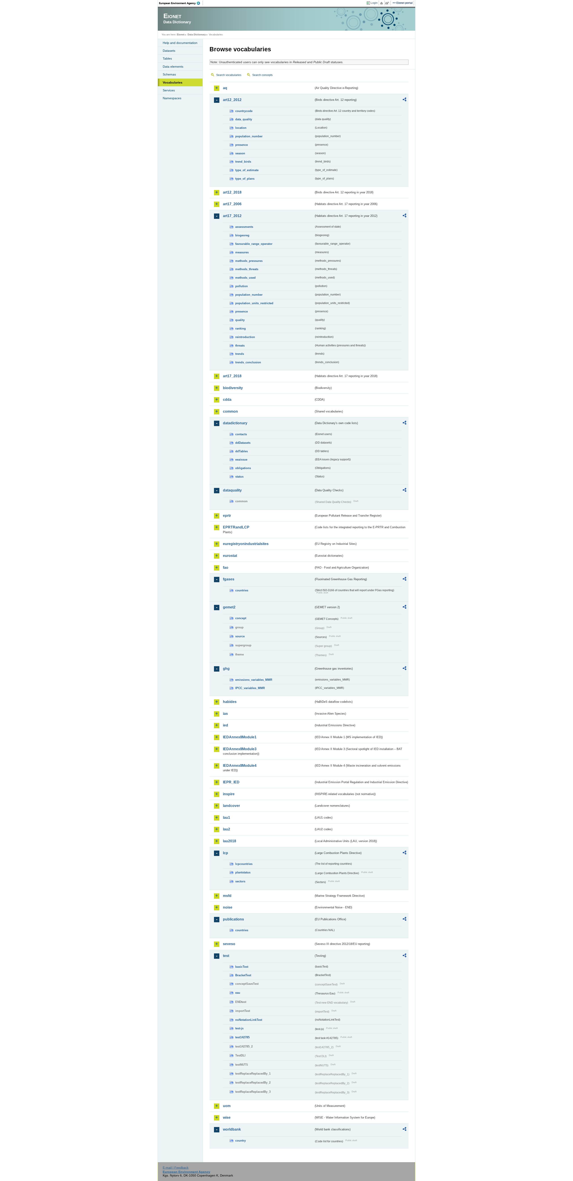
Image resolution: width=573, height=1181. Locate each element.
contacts (241, 434)
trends (239, 354)
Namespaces (172, 98)
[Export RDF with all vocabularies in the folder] (404, 100)
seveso (229, 944)
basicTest (241, 966)
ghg (226, 668)
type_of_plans (244, 178)
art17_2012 (232, 216)
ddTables (241, 451)
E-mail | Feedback (175, 1167)
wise (227, 1117)
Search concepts (262, 75)
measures (242, 252)
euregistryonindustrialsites (246, 544)
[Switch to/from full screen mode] (388, 3)
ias (225, 713)
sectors (240, 881)
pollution (241, 286)
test (226, 956)
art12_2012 (232, 100)
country (240, 1140)
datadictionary (235, 423)
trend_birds (243, 161)
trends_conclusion (248, 362)
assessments (244, 226)
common (230, 411)
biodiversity (233, 388)
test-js (239, 1028)
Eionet (180, 34)
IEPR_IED (231, 782)
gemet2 (229, 607)
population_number (249, 136)
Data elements (173, 66)
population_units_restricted (254, 303)
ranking (240, 328)
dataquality (232, 490)
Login (374, 3)
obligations (243, 468)
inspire (229, 794)
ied (225, 725)
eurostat (230, 556)
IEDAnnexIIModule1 (240, 737)
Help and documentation (180, 43)
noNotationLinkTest (248, 1020)
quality (240, 320)
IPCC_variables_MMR (250, 688)
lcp (225, 853)
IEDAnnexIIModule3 (240, 749)
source (240, 636)
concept (240, 618)
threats (240, 345)
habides (230, 702)
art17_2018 (232, 376)
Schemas (169, 74)
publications (233, 919)
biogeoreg (242, 235)
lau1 (226, 817)
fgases (228, 579)
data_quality (243, 119)
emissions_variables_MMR (253, 679)
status (239, 476)
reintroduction (245, 337)
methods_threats (246, 269)
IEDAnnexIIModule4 (240, 765)
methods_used (245, 277)
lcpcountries (243, 864)
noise (227, 907)
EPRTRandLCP (236, 527)
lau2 (226, 829)
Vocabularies (172, 82)
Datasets (169, 50)
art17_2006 (232, 204)
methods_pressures (249, 261)
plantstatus (242, 872)
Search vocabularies (228, 75)
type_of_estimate (247, 170)
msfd (227, 896)
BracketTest (243, 975)
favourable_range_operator (253, 244)
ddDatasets (242, 442)
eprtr (227, 515)
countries (241, 590)
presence (241, 145)
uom (227, 1106)
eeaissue (241, 459)
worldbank (232, 1129)
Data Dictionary (197, 34)
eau (237, 992)
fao (225, 567)
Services (169, 90)
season (240, 153)
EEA (181, 3)
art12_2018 (232, 192)
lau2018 (229, 841)
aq (225, 88)
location (240, 127)
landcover (231, 806)
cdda (227, 399)
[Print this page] (382, 3)
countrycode (243, 111)
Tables (167, 58)
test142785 (242, 1037)
